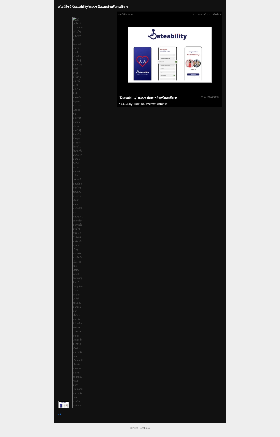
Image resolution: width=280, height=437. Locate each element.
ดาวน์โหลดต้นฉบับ (210, 97)
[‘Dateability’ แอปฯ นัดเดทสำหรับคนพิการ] (169, 55)
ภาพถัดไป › (215, 14)
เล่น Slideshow (125, 14)
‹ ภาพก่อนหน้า (200, 14)
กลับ (60, 414)
